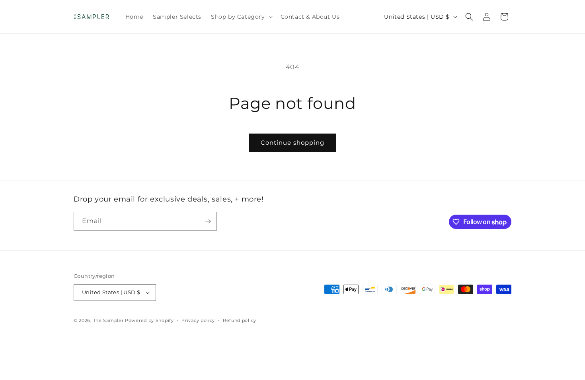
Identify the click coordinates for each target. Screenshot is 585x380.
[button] (241, 16)
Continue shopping (292, 142)
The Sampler (108, 320)
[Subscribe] (207, 221)
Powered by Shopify (149, 320)
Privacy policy (198, 320)
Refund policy (239, 320)
